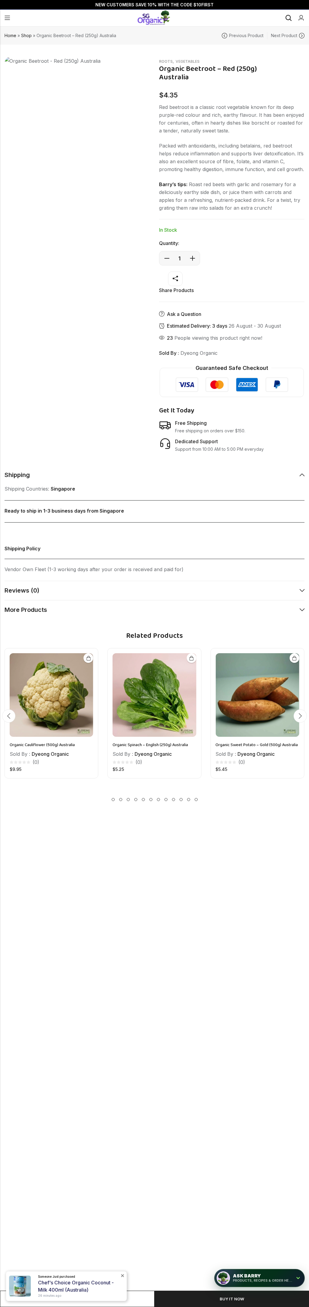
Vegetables (187, 61)
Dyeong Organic (199, 353)
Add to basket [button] (88, 658)
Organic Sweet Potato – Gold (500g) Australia (256, 745)
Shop (26, 35)
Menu (7, 18)
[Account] (301, 18)
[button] (8, 716)
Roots (166, 61)
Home (10, 35)
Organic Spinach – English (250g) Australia (150, 745)
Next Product (284, 35)
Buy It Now (232, 1298)
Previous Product (246, 35)
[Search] (288, 18)
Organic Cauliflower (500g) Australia (42, 745)
